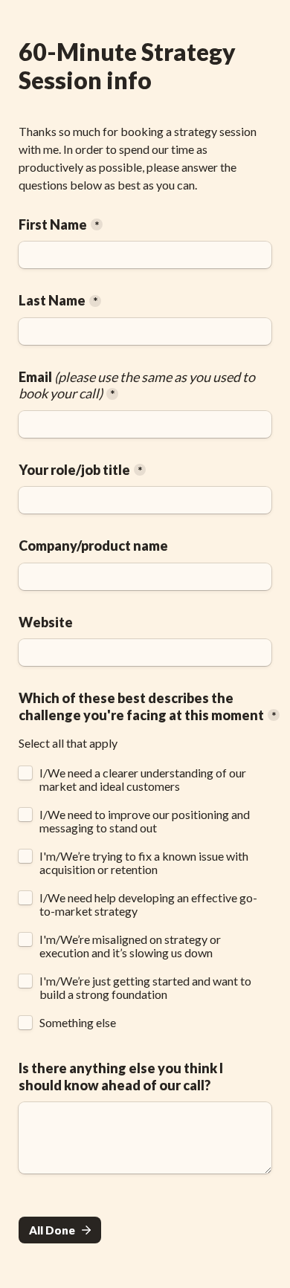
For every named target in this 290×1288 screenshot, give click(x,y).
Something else (77, 1022)
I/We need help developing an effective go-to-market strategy (148, 904)
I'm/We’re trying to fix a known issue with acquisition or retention (145, 863)
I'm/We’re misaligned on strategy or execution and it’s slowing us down (131, 946)
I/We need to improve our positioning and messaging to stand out (145, 821)
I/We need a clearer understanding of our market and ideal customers (143, 779)
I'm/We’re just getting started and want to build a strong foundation (146, 987)
